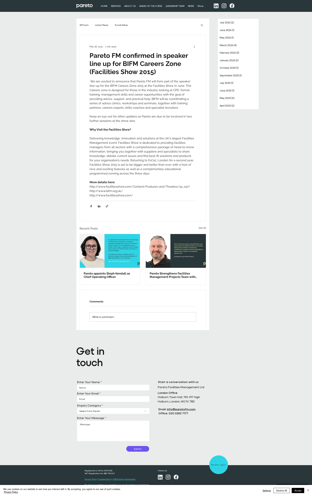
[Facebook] (232, 6)
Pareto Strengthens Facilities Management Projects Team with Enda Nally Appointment (172, 275)
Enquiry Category (89, 405)
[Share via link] (107, 206)
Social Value (121, 25)
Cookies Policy (104, 479)
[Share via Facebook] (91, 206)
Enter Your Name (88, 382)
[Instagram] (224, 6)
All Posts (84, 25)
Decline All (281, 490)
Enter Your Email (88, 393)
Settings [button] (267, 490)
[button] (201, 25)
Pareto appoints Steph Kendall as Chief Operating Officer (107, 275)
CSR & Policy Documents (123, 479)
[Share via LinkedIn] (99, 206)
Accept (297, 490)
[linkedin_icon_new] (216, 6)
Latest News (101, 25)
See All (202, 228)
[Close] (308, 490)
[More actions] (194, 47)
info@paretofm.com (181, 409)
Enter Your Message (90, 418)
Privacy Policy (91, 479)
